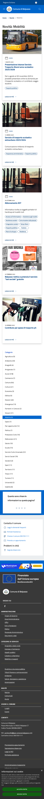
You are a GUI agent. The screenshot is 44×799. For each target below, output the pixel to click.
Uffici (6, 622)
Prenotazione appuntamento (15, 745)
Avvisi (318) (9, 374)
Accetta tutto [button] (22, 789)
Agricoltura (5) (10, 356)
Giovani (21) (9, 413)
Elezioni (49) (9, 400)
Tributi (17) (9, 474)
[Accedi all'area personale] (36, 2)
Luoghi (7, 708)
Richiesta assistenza (12, 755)
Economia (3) (9, 391)
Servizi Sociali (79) (11, 456)
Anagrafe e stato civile (12, 646)
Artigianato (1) (10, 369)
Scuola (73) (9, 447)
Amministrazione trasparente (15, 765)
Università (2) (9, 482)
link (3, 785)
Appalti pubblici (10, 652)
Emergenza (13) (10, 404)
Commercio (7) (10, 378)
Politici (7, 629)
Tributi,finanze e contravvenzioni (16, 672)
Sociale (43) (9, 461)
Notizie (7, 692)
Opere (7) (8, 421)
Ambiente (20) (10, 361)
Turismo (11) (9, 478)
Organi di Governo (11, 616)
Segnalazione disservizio (13, 748)
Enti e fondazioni (10, 625)
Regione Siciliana (9, 2)
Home (4, 18)
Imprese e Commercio (12, 649)
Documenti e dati (11, 635)
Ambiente (8, 675)
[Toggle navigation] (4, 9)
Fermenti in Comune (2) (13, 408)
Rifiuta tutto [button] (22, 794)
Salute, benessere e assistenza (15, 679)
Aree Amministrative (12, 619)
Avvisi (11, 58)
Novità (12, 18)
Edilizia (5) (8, 395)
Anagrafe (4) (9, 365)
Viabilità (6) (9, 487)
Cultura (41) (9, 387)
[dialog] (22, 783)
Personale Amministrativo (14, 632)
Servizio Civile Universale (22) (15, 452)
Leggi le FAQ (9, 751)
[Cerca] (39, 9)
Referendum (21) (11, 439)
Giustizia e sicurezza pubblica (15, 669)
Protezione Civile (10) (12, 434)
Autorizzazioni (10, 682)
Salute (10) (9, 443)
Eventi (7, 711)
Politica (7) (8, 430)
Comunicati (9, 695)
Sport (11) (8, 465)
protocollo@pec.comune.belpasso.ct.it (18, 733)
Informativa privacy (11, 768)
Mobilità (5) (9, 417)
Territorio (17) (10, 469)
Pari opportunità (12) (12, 426)
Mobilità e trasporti (11, 659)
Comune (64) (9, 382)
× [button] (41, 770)
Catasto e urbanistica (12, 655)
